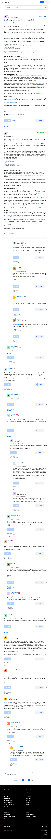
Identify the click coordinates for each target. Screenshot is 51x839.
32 (17, 510)
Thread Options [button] (42, 16)
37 (8, 631)
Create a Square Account (9, 816)
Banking (28, 800)
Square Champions (30, 814)
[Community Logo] (3, 2)
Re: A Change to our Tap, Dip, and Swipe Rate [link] (27, 13)
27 (8, 389)
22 (17, 262)
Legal (45, 832)
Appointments (29, 806)
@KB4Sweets (22, 273)
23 (17, 291)
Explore (27, 2)
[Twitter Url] (42, 826)
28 (11, 409)
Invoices (28, 808)
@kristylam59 (13, 445)
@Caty (5, 702)
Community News (8, 802)
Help (9, 13)
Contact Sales (7, 820)
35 (11, 587)
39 (8, 692)
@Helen (14, 247)
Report (7, 126)
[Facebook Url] (44, 826)
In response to (20, 245)
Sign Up (42, 1)
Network (6, 796)
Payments (14, 13)
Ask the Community (30, 818)
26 (11, 362)
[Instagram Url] (46, 826)
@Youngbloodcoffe (17, 324)
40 (8, 717)
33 (11, 534)
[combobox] (31, 7)
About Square (7, 814)
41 (11, 741)
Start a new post (41, 773)
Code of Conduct (8, 806)
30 (14, 457)
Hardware (28, 798)
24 (17, 314)
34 (8, 558)
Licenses (45, 834)
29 (11, 435)
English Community (34, 2)
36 (11, 608)
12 (32, 780)
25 (17, 341)
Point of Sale (29, 794)
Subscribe (15, 120)
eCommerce (28, 796)
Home (5, 13)
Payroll (27, 804)
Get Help (6, 818)
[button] (36, 120)
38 (8, 663)
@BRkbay (9, 569)
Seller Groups (7, 798)
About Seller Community (9, 804)
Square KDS (28, 802)
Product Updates (8, 800)
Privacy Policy (43, 830)
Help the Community (30, 820)
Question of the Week (31, 816)
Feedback (6, 794)
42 (14, 764)
